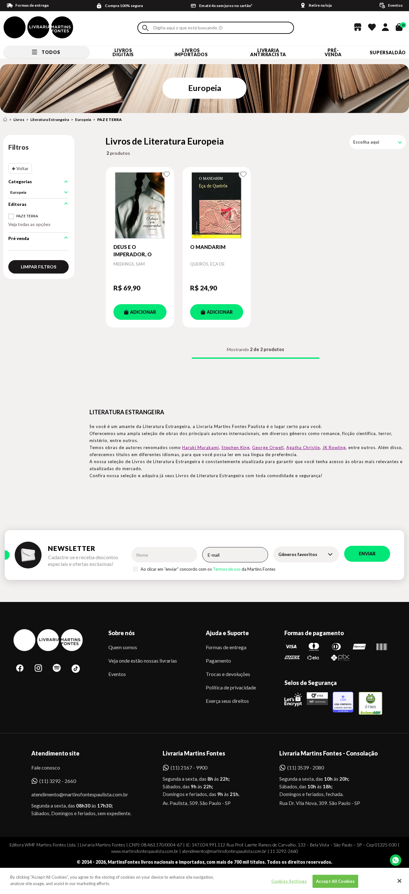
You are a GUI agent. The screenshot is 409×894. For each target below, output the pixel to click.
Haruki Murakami (200, 447)
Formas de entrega (226, 647)
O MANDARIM (208, 247)
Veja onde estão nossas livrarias (142, 660)
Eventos (117, 674)
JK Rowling (334, 447)
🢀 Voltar (20, 168)
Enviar (367, 553)
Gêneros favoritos (297, 554)
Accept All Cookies (335, 881)
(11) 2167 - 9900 (189, 767)
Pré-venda (333, 52)
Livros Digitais (123, 52)
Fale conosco (45, 767)
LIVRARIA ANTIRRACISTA (268, 52)
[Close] (399, 881)
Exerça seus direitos (227, 701)
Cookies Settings (289, 881)
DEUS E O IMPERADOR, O (132, 250)
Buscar (145, 28)
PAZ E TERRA (109, 119)
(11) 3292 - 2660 (57, 781)
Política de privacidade (231, 687)
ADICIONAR (143, 312)
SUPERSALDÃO (388, 52)
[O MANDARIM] (216, 205)
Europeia (83, 119)
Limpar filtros (38, 266)
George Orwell (268, 447)
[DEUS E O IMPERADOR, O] (140, 205)
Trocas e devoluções (228, 674)
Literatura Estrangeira (49, 119)
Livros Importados (191, 52)
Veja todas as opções (29, 224)
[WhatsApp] (395, 860)
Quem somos (122, 647)
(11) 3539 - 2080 (305, 767)
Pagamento (218, 660)
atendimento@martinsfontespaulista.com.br (74, 794)
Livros (18, 119)
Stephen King (235, 447)
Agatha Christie (303, 447)
